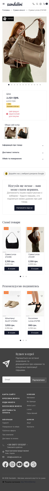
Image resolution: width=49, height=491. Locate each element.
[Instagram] (12, 464)
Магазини (31, 398)
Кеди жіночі (8, 402)
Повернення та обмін (10, 427)
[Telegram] (26, 464)
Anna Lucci (31, 405)
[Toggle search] (37, 4)
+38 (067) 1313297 (16, 444)
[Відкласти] (18, 232)
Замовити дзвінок (14, 447)
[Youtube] (19, 464)
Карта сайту (8, 394)
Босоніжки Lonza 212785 (34, 319)
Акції (29, 423)
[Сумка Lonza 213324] (23, 133)
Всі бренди (31, 401)
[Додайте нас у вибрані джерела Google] (33, 464)
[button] (8, 85)
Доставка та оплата (10, 438)
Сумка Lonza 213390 (10, 255)
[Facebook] (5, 464)
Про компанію (7, 435)
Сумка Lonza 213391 (33, 255)
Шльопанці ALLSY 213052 (11, 319)
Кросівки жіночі (11, 398)
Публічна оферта (9, 431)
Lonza (29, 409)
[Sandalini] (14, 4)
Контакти (30, 427)
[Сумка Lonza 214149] (10, 133)
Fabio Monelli (32, 413)
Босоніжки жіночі (12, 406)
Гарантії (5, 423)
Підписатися (38, 380)
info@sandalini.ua (14, 457)
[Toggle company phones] (33, 4)
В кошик (11, 268)
